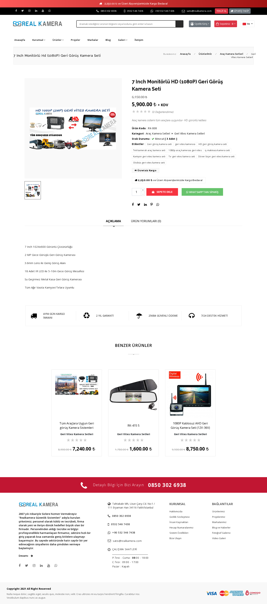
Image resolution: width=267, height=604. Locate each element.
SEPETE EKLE (164, 192)
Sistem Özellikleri (178, 532)
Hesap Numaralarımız (181, 527)
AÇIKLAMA (113, 221)
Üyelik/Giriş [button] (201, 23)
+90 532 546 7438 (164, 11)
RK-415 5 (133, 425)
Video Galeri (219, 538)
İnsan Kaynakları (178, 522)
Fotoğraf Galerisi (221, 532)
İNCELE (78, 408)
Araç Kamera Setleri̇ (158, 133)
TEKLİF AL (221, 11)
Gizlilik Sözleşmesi (179, 516)
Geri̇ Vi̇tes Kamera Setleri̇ (189, 133)
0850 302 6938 (109, 11)
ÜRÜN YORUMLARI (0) (146, 221)
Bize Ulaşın (175, 538)
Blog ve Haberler (221, 527)
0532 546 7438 (135, 11)
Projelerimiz (218, 516)
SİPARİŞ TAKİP (241, 11)
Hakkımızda (175, 511)
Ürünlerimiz (218, 511)
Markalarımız (219, 522)
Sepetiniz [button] (226, 23)
